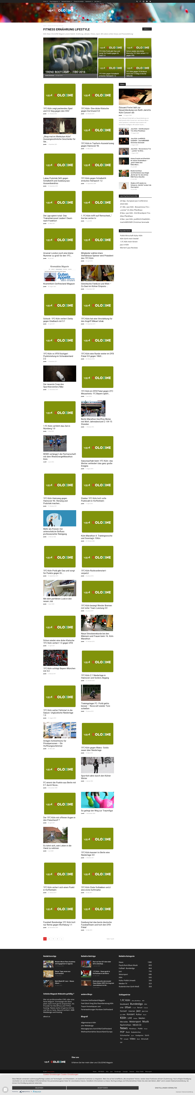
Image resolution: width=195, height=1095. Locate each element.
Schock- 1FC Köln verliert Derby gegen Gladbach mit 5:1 (58, 319)
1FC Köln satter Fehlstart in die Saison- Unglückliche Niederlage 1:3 (58, 713)
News (124, 1028)
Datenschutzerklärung (187, 1091)
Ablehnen (39, 1088)
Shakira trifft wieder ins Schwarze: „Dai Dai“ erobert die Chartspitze (141, 185)
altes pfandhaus (136, 1000)
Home (44, 1)
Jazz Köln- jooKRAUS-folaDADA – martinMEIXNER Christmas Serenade (140, 140)
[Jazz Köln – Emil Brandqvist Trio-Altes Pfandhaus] (124, 131)
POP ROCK (57, 20)
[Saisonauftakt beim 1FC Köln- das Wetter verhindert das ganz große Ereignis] (97, 446)
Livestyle (99, 20)
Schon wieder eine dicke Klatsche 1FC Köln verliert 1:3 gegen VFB (58, 641)
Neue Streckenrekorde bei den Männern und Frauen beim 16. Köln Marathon (97, 636)
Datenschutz (50, 1071)
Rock (128, 1032)
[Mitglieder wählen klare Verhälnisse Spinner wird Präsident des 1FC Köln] (97, 239)
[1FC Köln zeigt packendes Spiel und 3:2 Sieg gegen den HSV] (59, 94)
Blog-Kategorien (54, 1)
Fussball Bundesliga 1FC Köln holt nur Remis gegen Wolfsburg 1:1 (59, 923)
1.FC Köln (125, 1000)
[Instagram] (143, 1)
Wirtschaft (144, 1039)
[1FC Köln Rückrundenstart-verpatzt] (97, 556)
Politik (140, 1029)
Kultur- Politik (125, 20)
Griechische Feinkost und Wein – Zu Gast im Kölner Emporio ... (96, 285)
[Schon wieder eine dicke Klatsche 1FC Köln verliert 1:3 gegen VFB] (138, 47)
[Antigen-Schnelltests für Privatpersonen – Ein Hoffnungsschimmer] (59, 730)
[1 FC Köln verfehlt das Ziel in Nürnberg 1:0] (59, 411)
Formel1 (123, 1011)
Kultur (139, 1014)
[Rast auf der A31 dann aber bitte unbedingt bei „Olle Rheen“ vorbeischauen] (86, 964)
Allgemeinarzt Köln (88, 1022)
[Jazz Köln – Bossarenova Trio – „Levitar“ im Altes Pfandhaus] (124, 151)
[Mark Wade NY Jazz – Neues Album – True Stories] (48, 983)
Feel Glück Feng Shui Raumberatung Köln (97, 1003)
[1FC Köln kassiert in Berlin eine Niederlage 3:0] (97, 838)
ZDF (121, 1042)
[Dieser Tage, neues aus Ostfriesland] (48, 974)
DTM (121, 1008)
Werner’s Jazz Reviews (129, 248)
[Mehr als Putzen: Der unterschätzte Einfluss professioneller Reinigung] (59, 518)
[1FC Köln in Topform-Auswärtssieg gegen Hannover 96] (97, 129)
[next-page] (61, 938)
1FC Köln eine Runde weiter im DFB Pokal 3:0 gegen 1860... (97, 354)
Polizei (145, 1028)
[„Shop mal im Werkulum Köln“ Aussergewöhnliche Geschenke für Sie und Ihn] (59, 126)
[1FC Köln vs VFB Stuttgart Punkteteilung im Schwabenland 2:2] (59, 339)
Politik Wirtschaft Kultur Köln (131, 235)
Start (44, 25)
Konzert (131, 1014)
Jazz (75, 20)
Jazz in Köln (124, 244)
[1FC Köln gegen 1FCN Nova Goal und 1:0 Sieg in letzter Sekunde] (138, 67)
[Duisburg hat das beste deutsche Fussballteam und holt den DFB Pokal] (97, 908)
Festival (146, 1007)
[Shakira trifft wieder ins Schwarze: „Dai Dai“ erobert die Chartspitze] (124, 185)
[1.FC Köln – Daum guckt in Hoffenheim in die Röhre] (86, 974)
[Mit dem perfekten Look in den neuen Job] (59, 588)
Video (132, 1039)
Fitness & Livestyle (78, 1)
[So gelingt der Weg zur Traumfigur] (97, 800)
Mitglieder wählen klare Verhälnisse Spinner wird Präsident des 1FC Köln (97, 255)
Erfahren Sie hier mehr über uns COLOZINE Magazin (92, 1062)
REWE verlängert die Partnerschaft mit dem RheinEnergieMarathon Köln (59, 456)
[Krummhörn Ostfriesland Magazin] (59, 273)
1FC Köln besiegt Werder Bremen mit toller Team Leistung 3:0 (96, 606)
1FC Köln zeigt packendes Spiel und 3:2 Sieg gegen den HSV (58, 109)
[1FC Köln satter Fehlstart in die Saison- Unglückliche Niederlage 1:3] (59, 696)
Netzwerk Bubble (66, 1)
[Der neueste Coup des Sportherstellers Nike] (59, 374)
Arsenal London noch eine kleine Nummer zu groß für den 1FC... (58, 254)
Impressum (88, 1)
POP (122, 1032)
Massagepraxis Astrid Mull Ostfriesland (96, 1028)
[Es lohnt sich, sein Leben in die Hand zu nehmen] (59, 835)
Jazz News (97, 1)
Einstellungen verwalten (166, 1088)
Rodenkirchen (136, 1032)
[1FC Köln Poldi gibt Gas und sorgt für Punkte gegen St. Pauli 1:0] (111, 47)
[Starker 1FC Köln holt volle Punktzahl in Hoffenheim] (97, 484)
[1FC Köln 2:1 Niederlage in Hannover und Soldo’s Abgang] (97, 661)
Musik (145, 1021)
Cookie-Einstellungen (52, 1074)
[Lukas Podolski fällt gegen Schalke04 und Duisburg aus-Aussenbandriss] (59, 164)
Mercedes (124, 1022)
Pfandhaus (132, 1029)
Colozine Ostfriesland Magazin (93, 1000)
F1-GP (134, 1007)
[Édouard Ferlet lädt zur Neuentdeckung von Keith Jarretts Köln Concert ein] (135, 97)
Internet (110, 20)
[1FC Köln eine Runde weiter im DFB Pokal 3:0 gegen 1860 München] (97, 339)
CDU (145, 1004)
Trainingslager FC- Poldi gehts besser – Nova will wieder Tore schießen (95, 706)
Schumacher (125, 1035)
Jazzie (44, 113)
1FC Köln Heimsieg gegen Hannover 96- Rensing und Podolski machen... (55, 501)
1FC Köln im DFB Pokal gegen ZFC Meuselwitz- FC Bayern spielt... (97, 392)
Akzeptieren (103, 1088)
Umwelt (126, 1039)
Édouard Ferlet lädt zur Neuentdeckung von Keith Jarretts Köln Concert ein (135, 110)
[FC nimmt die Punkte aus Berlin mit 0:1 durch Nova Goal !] (59, 768)
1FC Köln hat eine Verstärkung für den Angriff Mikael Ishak (96, 319)
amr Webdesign (87, 1025)
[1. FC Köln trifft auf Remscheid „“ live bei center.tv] (97, 201)
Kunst (144, 1014)
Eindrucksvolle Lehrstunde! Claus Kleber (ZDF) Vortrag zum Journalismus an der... (103, 983)
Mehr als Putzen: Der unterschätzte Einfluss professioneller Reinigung (55, 531)
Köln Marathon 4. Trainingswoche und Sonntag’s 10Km (96, 537)
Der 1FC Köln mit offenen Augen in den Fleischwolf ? (59, 818)
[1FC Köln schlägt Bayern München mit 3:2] (59, 658)
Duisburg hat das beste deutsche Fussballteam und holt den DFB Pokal (96, 925)
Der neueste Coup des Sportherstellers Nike (53, 385)
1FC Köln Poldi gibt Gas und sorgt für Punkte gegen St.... (59, 571)
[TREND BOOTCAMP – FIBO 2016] (70, 56)
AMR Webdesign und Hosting (58, 1011)
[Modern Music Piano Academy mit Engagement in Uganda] (48, 964)
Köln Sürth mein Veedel (129, 238)
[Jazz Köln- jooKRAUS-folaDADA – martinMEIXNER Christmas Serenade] (124, 141)
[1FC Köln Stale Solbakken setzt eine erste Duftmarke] (97, 873)
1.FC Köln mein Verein (129, 241)
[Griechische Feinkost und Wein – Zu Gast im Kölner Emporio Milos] (97, 273)
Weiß (138, 1039)
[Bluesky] (150, 1)
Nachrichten (125, 1025)
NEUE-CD (137, 1025)
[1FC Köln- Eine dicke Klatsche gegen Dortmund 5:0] (97, 94)
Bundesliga (86, 20)
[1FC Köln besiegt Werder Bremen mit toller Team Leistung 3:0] (97, 591)
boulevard (124, 1004)
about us (46, 1016)
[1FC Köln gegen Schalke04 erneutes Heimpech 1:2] (111, 67)
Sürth (147, 1035)
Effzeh (128, 1007)
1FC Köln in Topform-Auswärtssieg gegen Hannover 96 (97, 144)
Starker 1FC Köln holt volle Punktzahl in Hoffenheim (93, 499)
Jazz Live (145, 1011)
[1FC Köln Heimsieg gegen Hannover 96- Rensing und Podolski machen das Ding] (59, 484)
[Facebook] (140, 1)
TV (121, 1039)
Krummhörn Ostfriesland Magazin (59, 284)
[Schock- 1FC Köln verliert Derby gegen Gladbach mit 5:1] (59, 304)
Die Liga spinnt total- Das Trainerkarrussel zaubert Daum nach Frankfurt (57, 218)
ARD (143, 1000)
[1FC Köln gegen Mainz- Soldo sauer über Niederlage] (97, 733)
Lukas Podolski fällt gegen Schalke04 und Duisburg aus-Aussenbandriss (56, 181)
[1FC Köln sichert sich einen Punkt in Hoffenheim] (59, 873)
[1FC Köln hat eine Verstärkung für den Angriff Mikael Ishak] (97, 304)
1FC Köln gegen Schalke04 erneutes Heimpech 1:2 (93, 179)
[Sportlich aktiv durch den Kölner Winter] (97, 765)
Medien (142, 1018)
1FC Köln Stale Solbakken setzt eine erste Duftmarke (96, 888)
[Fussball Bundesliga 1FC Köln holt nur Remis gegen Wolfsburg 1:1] (59, 908)
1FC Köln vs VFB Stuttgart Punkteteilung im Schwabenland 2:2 (58, 356)
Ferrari (139, 1008)
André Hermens (49, 75)
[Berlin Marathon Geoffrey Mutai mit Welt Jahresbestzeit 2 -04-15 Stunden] (97, 408)
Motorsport (140, 20)
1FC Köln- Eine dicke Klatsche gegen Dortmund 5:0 (95, 109)
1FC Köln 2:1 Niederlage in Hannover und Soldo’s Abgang (95, 676)
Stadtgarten (139, 1035)
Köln (67, 20)
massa (135, 1018)
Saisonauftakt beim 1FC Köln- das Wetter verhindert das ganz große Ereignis (97, 463)
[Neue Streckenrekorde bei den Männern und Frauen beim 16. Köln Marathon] (97, 623)
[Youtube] (146, 1)
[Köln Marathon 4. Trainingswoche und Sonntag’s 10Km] (97, 521)
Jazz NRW (122, 1014)
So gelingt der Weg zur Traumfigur (97, 810)
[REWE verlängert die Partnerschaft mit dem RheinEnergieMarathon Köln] (59, 443)
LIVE (130, 1018)
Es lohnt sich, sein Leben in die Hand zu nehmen (57, 846)
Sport (132, 1035)
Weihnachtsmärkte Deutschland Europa (96, 1031)
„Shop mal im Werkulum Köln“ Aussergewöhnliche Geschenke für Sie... (59, 139)
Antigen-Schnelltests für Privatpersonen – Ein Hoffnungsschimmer (54, 743)
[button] (137, 1)
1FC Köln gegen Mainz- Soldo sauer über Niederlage (95, 748)
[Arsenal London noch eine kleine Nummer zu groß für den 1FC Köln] (59, 239)
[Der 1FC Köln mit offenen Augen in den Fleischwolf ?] (59, 803)
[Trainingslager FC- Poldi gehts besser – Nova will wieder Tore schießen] (97, 693)
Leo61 (45, 462)
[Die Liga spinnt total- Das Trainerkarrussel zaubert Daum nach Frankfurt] (59, 201)
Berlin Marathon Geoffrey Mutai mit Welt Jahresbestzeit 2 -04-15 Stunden (96, 421)
